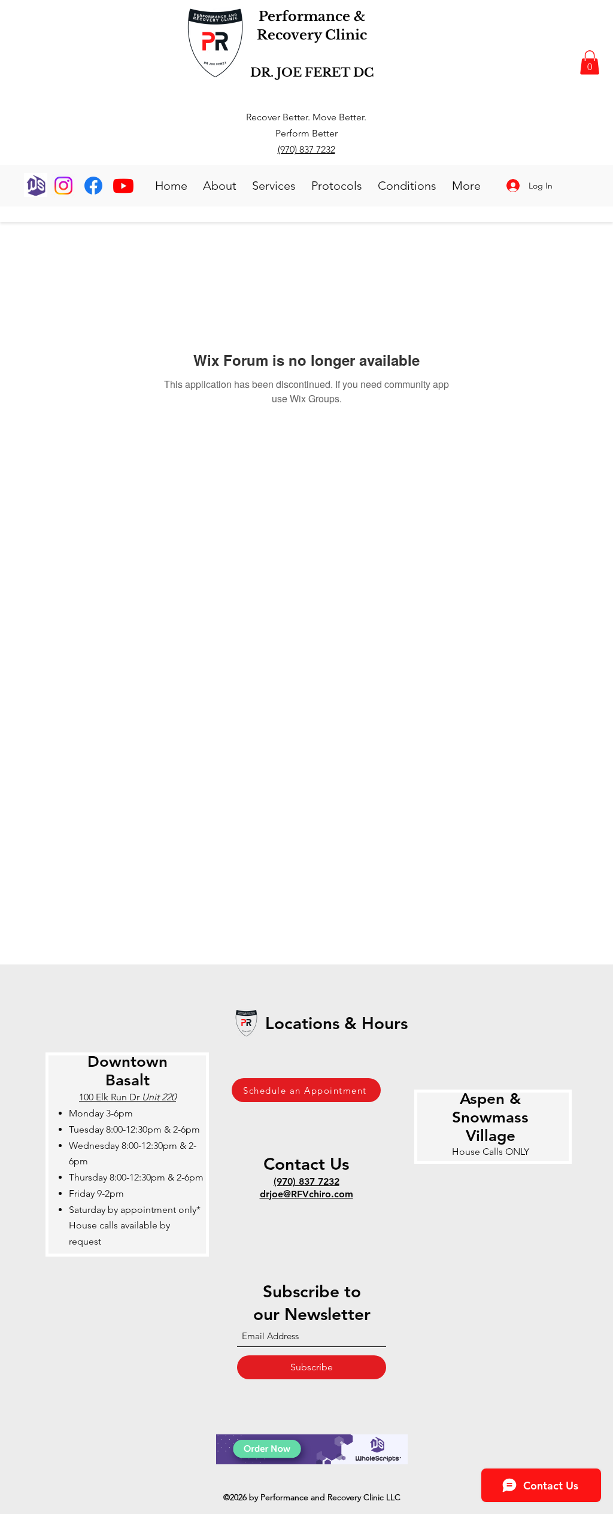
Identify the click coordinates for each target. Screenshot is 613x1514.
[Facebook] (93, 186)
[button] (589, 62)
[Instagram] (63, 186)
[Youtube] (123, 186)
